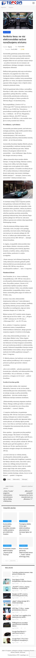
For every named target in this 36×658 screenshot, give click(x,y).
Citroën (9, 479)
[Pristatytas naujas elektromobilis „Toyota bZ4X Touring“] (10, 542)
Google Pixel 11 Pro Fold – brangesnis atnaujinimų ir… (20, 639)
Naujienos (7, 32)
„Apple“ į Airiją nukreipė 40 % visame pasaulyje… (21, 602)
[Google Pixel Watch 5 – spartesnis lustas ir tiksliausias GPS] (7, 633)
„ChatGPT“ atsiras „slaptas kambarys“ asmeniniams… (20, 587)
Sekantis (13, 560)
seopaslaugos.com (24, 655)
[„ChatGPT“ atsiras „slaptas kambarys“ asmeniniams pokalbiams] (7, 588)
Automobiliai (7, 521)
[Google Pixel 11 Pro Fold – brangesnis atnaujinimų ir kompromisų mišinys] (7, 640)
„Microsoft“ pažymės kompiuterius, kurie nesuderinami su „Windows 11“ (26, 495)
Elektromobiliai (16, 479)
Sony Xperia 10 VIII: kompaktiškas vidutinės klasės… (22, 580)
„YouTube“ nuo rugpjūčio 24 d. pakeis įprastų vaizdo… (21, 616)
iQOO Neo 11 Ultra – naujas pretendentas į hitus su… (20, 609)
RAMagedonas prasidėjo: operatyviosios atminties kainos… (20, 624)
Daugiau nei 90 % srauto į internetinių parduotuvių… (20, 594)
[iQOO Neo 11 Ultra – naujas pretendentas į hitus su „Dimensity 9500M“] (7, 610)
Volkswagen (24, 479)
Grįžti (7, 560)
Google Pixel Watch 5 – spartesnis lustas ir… (19, 632)
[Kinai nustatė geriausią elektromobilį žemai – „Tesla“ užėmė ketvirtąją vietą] (26, 542)
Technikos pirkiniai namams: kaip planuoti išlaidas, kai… (22, 573)
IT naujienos (8, 650)
